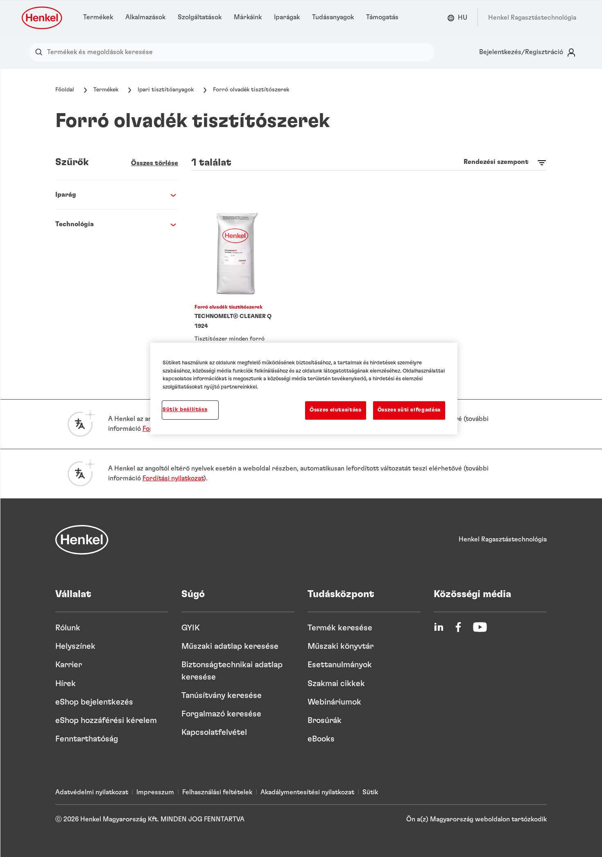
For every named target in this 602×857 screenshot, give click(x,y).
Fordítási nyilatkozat (173, 478)
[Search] (40, 52)
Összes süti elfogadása (409, 410)
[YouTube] (480, 627)
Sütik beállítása (185, 409)
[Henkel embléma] (42, 18)
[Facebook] (458, 627)
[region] (303, 388)
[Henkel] (82, 540)
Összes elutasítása (336, 410)
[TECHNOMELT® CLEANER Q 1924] (235, 288)
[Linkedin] (439, 627)
